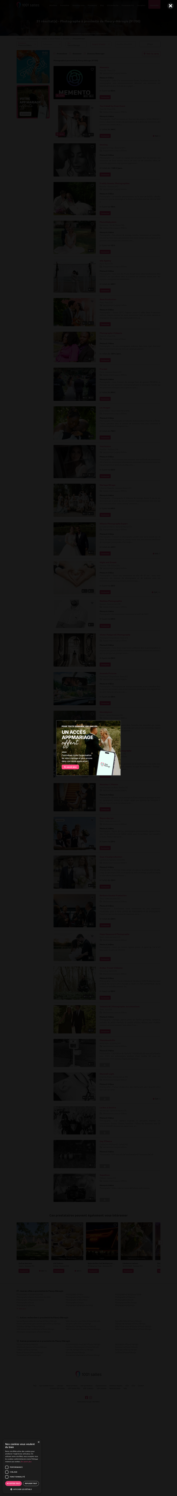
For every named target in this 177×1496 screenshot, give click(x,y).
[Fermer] (170, 6)
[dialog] (22, 1466)
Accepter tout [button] (13, 1483)
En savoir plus (26, 1461)
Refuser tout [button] (31, 1483)
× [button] (39, 1442)
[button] (22, 1489)
